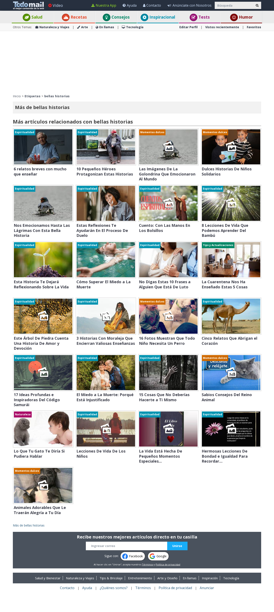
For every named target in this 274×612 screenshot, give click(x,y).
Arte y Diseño (167, 578)
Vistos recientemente (222, 27)
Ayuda (132, 5)
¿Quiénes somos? (114, 587)
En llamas (106, 27)
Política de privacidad (168, 564)
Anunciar (207, 587)
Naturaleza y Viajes (54, 27)
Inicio (17, 96)
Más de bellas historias (29, 525)
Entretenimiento (140, 578)
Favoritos (254, 27)
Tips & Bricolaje (111, 578)
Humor (245, 17)
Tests (203, 17)
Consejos (120, 17)
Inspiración (210, 578)
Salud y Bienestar (48, 578)
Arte (84, 27)
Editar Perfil (188, 27)
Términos (147, 564)
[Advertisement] (137, 62)
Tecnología (134, 27)
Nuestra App (106, 5)
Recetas (78, 17)
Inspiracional (161, 17)
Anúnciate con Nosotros (192, 5)
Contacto (153, 5)
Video (58, 5)
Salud (36, 17)
